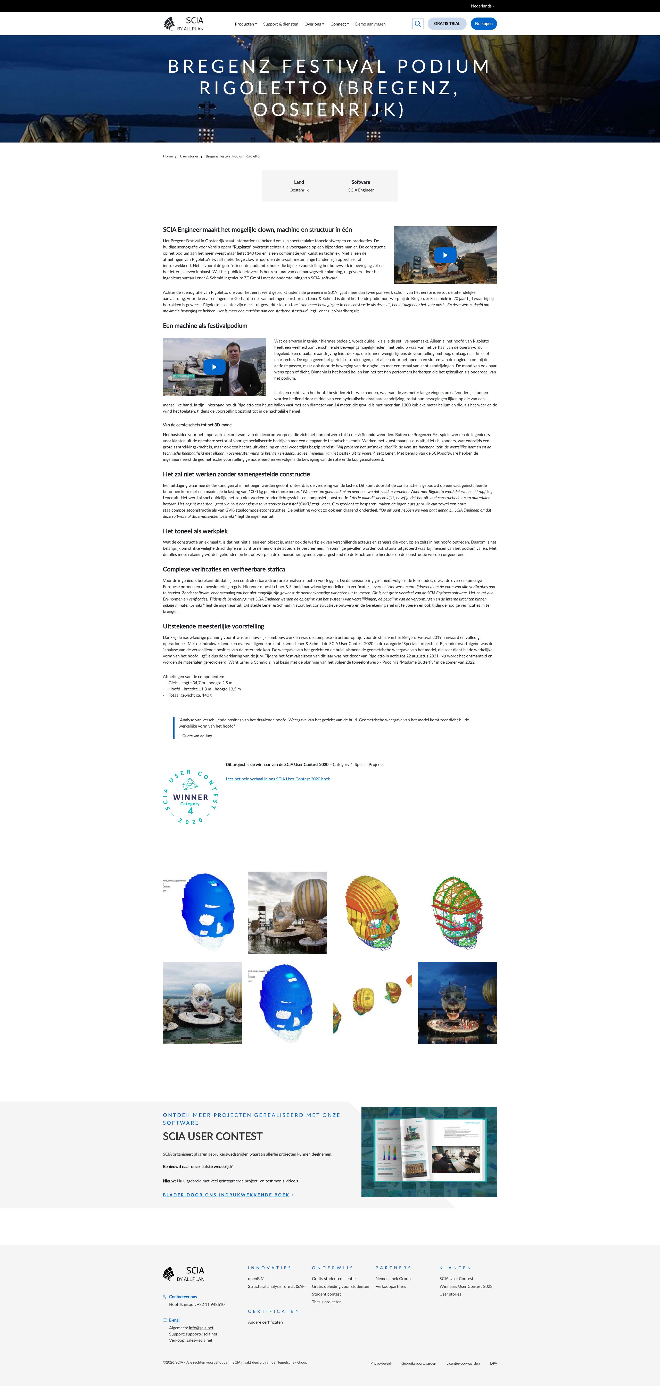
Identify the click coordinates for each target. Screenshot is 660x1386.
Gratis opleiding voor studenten (340, 1286)
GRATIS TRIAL (447, 24)
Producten (244, 24)
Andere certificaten (265, 1322)
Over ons (312, 24)
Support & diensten (280, 24)
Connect (338, 24)
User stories (189, 156)
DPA (493, 1363)
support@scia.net (201, 1334)
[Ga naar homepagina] (183, 1274)
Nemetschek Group (393, 1279)
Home (168, 156)
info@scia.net (201, 1328)
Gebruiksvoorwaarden (418, 1363)
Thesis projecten (327, 1302)
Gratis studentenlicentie (334, 1279)
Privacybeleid (380, 1363)
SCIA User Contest (456, 1279)
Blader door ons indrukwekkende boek (226, 1195)
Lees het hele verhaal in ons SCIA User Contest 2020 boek (278, 779)
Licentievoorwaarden (463, 1363)
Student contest (326, 1294)
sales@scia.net (199, 1340)
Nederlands (481, 6)
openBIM (256, 1279)
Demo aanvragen (370, 24)
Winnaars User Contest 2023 (466, 1286)
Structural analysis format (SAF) (277, 1286)
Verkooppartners (391, 1286)
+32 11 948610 (211, 1304)
